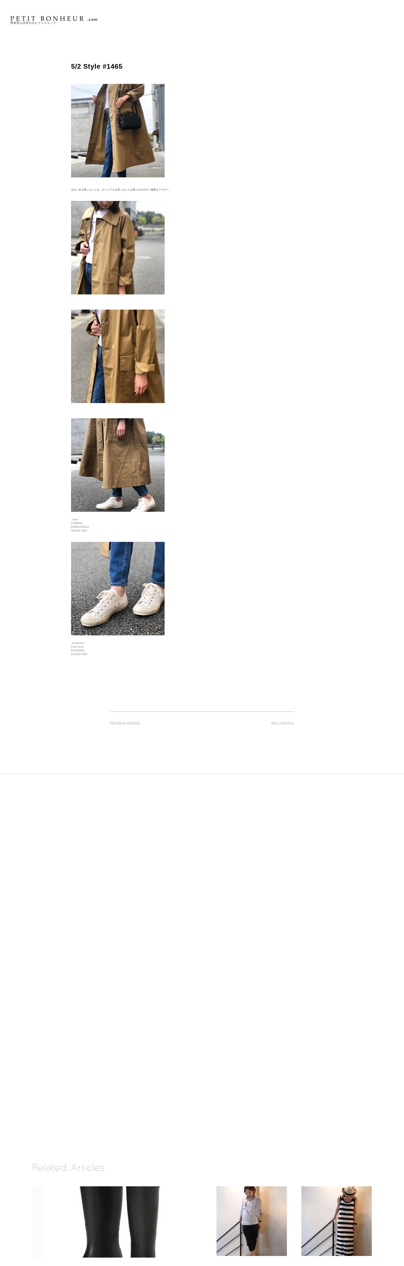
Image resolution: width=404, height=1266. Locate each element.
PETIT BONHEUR (54, 18)
